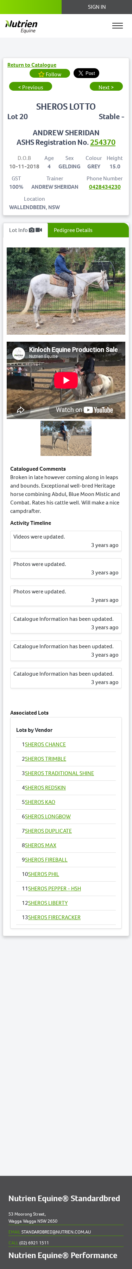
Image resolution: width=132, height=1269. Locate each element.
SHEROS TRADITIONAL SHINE (59, 773)
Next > (106, 87)
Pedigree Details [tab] (73, 230)
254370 (102, 142)
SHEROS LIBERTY (48, 903)
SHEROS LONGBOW (48, 816)
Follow (53, 74)
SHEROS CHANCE (45, 744)
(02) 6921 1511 (28, 1243)
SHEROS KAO (40, 802)
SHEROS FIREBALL (46, 859)
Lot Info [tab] (19, 230)
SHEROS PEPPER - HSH (54, 888)
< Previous (30, 87)
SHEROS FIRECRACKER (54, 917)
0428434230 (105, 187)
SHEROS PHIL (43, 874)
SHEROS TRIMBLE (45, 758)
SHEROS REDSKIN (45, 787)
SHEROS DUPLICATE (48, 831)
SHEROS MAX (40, 845)
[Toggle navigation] (117, 26)
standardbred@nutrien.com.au (49, 1232)
